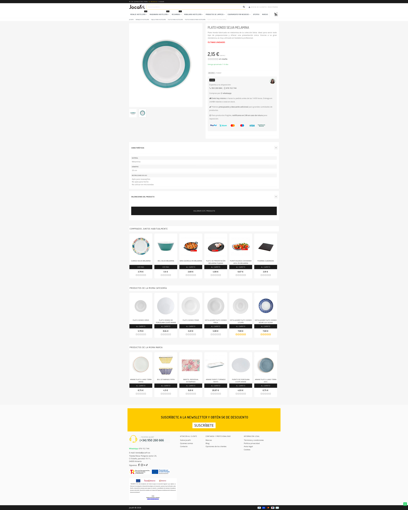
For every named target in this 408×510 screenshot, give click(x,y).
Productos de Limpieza (215, 14)
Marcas (265, 14)
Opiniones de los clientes (216, 446)
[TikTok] (147, 465)
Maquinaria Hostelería (159, 13)
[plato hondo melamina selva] (165, 65)
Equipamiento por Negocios (238, 14)
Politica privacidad (252, 443)
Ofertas (256, 14)
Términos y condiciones (254, 440)
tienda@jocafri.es (142, 452)
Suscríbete (204, 425)
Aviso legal (248, 446)
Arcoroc (211, 73)
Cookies (247, 449)
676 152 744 (144, 448)
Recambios (176, 13)
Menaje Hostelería (138, 13)
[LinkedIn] (144, 465)
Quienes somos (186, 443)
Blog (207, 443)
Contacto (184, 446)
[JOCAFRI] (137, 7)
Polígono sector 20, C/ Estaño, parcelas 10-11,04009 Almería (143, 458)
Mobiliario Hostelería (193, 14)
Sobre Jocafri (185, 440)
